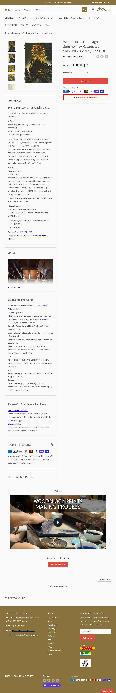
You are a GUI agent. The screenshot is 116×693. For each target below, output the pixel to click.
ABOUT (35, 25)
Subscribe (87, 638)
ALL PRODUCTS (95, 18)
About (50, 621)
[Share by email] (106, 56)
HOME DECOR (23, 18)
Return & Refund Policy (18, 410)
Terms (50, 639)
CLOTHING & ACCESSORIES (70, 18)
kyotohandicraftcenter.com (23, 630)
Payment (51, 632)
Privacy (51, 643)
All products (15, 33)
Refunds (51, 636)
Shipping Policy (14, 424)
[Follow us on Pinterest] (53, 680)
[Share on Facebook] (97, 56)
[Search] (84, 9)
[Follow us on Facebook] (44, 680)
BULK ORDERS (11, 25)
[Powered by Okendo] (15, 580)
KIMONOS (9, 18)
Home (7, 33)
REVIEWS (24, 25)
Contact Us (107, 691)
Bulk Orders (53, 625)
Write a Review (104, 579)
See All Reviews (58, 564)
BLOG (47, 25)
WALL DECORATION (25, 235)
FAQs (50, 647)
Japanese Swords (55, 650)
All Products (53, 617)
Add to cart (86, 81)
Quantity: (67, 72)
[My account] (93, 9)
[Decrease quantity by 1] (75, 72)
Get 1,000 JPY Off (102, 2)
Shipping (52, 628)
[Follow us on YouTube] (57, 680)
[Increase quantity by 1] (87, 72)
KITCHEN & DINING (43, 18)
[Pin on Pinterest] (102, 56)
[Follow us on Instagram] (48, 680)
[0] (97, 9)
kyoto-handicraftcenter (74, 57)
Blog (50, 654)
